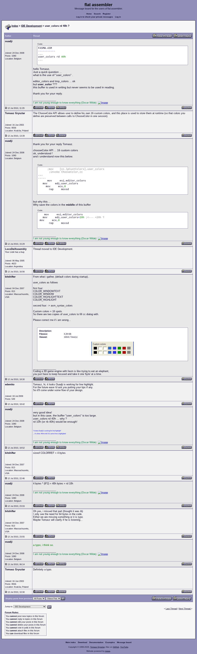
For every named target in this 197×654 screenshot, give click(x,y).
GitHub (116, 647)
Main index (71, 642)
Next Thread (185, 608)
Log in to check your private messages (94, 17)
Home (89, 14)
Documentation (96, 642)
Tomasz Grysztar (97, 647)
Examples (110, 642)
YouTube (124, 647)
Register (107, 14)
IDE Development (31, 25)
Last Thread (171, 608)
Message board (124, 642)
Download (82, 642)
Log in (118, 17)
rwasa (107, 651)
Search (97, 14)
